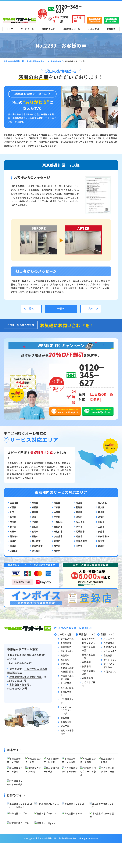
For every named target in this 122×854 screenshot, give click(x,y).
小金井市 (58, 536)
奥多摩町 (36, 550)
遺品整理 (65, 717)
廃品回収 (65, 655)
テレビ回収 (66, 683)
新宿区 (35, 512)
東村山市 (58, 531)
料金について (48, 28)
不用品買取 (93, 28)
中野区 (57, 512)
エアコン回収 (67, 687)
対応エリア (109, 638)
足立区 (79, 502)
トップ (9, 28)
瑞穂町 (101, 545)
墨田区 (13, 516)
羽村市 (79, 545)
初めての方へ (88, 638)
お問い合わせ (110, 671)
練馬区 (35, 502)
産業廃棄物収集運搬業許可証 (25, 676)
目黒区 (101, 512)
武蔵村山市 (37, 545)
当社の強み (109, 642)
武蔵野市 (80, 531)
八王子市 (80, 521)
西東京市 (58, 526)
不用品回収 (66, 642)
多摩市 (101, 531)
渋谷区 (79, 516)
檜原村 (57, 550)
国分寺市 (14, 536)
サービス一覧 (27, 28)
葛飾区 (79, 507)
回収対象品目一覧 (71, 28)
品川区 (101, 507)
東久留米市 (103, 536)
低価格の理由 (110, 647)
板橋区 (35, 507)
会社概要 (111, 28)
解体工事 (65, 726)
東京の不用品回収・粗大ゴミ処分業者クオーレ (57, 838)
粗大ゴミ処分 (67, 651)
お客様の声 (87, 678)
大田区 (57, 502)
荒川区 (13, 521)
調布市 (35, 526)
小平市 (79, 526)
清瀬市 (13, 545)
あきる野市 (81, 541)
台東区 (101, 516)
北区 (12, 512)
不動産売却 (66, 721)
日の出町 (14, 550)
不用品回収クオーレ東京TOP (75, 628)
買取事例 (86, 662)
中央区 (35, 521)
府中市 (13, 526)
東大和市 (36, 541)
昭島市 (79, 536)
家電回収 (65, 663)
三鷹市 (101, 526)
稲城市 (13, 541)
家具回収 (65, 659)
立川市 (35, 531)
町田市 (101, 521)
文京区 (57, 516)
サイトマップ (110, 659)
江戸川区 (102, 502)
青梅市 (35, 536)
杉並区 (13, 507)
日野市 (13, 531)
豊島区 (79, 512)
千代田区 (58, 521)
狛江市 (57, 541)
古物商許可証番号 (19, 684)
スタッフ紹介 (110, 651)
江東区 (57, 507)
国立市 (101, 541)
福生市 (57, 545)
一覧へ (61, 308)
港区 (34, 516)
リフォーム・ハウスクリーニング (67, 710)
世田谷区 (14, 502)
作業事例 (86, 666)
